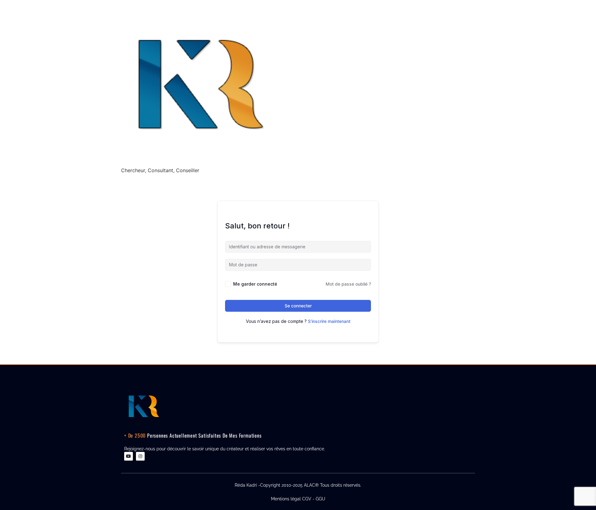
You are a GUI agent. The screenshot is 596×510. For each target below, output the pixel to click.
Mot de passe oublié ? (348, 284)
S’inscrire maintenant (329, 321)
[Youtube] (128, 456)
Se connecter (298, 305)
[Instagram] (140, 456)
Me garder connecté (255, 284)
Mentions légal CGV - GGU (298, 498)
